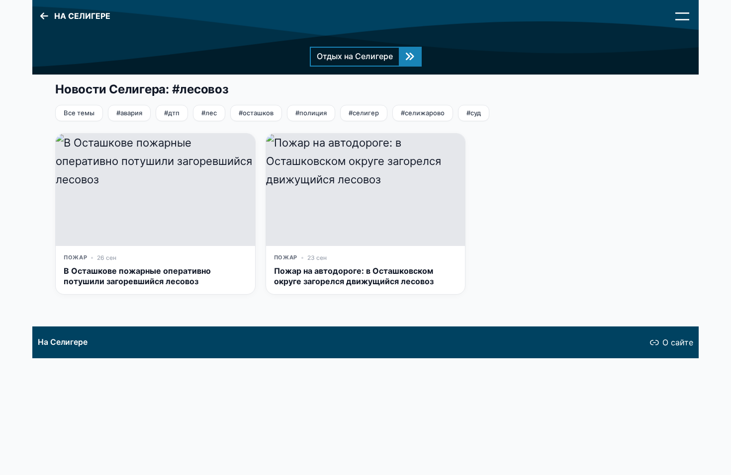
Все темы (79, 113)
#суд (473, 113)
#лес (209, 113)
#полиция (311, 113)
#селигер (364, 113)
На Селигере (63, 342)
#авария (129, 113)
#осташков (256, 113)
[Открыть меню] (682, 16)
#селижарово (423, 113)
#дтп (172, 113)
